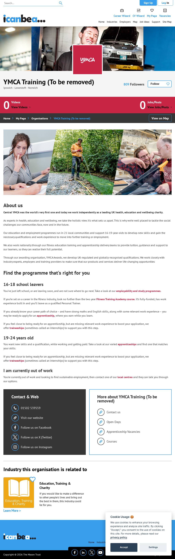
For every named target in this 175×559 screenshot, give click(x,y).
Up (148, 2)
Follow (155, 83)
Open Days (114, 422)
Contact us (113, 412)
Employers (125, 21)
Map (135, 21)
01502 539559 (31, 408)
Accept (124, 547)
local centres (125, 377)
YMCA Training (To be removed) (48, 81)
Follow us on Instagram (36, 447)
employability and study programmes (138, 291)
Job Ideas (144, 21)
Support (156, 21)
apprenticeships (127, 344)
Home (101, 21)
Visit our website (32, 418)
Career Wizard (122, 15)
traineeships (17, 328)
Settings (153, 547)
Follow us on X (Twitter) (36, 437)
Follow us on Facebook (36, 427)
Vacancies (165, 15)
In (165, 2)
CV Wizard (139, 15)
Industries (112, 21)
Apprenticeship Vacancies (123, 432)
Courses (112, 441)
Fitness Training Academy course (115, 299)
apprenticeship (45, 315)
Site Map (167, 21)
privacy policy (118, 537)
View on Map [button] (160, 118)
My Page (152, 15)
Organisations (39, 118)
